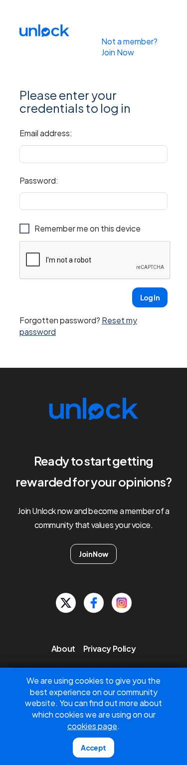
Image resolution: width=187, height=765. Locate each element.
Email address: (45, 133)
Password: (38, 180)
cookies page (92, 726)
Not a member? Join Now (129, 46)
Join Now (93, 553)
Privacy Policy (109, 648)
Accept (93, 747)
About (63, 648)
